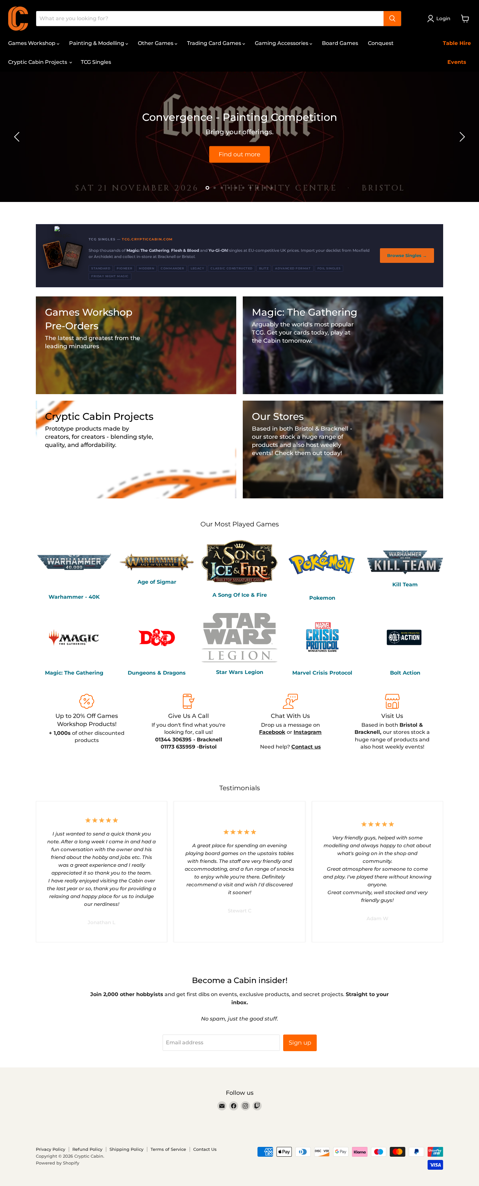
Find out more (239, 154)
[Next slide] (461, 136)
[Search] (392, 18)
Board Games (340, 43)
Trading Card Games (214, 43)
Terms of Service (168, 1149)
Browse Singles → (407, 255)
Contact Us (205, 1149)
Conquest (381, 43)
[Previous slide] (17, 136)
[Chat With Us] (290, 722)
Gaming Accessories (282, 43)
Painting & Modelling (97, 43)
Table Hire (457, 43)
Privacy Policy (50, 1149)
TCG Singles (96, 62)
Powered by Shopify (57, 1162)
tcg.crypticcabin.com (147, 239)
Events (456, 62)
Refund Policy (87, 1149)
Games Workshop (32, 43)
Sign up (300, 1042)
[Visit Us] (392, 722)
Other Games (156, 43)
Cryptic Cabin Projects (38, 62)
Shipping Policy (126, 1149)
